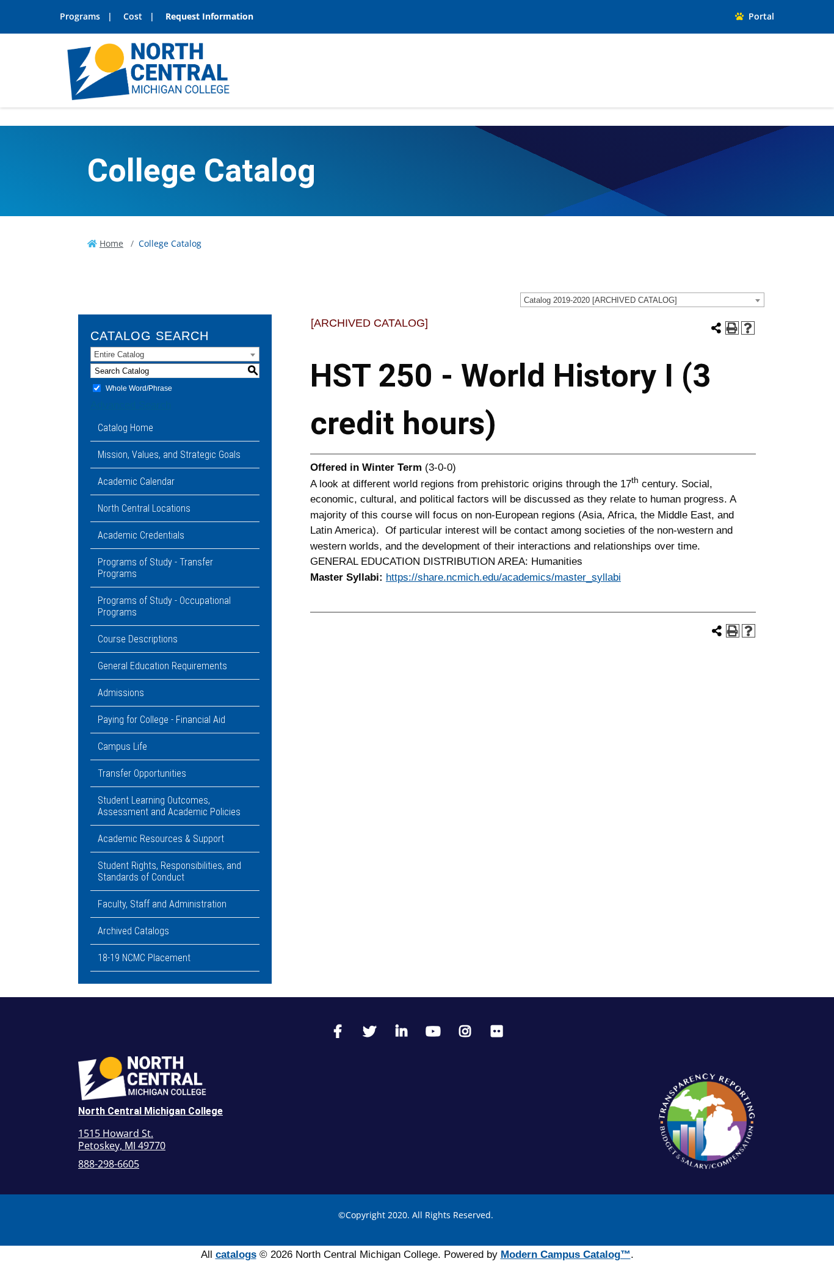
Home (111, 243)
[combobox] (642, 299)
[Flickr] (496, 1032)
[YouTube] (433, 1032)
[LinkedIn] (401, 1032)
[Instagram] (464, 1032)
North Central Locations (144, 508)
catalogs (236, 1254)
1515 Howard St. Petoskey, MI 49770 (121, 1139)
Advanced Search (130, 405)
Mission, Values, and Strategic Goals (169, 454)
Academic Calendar (136, 481)
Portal (759, 16)
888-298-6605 (108, 1164)
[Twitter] (369, 1032)
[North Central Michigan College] (148, 70)
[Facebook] (337, 1032)
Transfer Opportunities (142, 773)
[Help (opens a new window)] (748, 328)
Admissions (121, 693)
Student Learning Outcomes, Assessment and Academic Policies (169, 806)
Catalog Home (125, 428)
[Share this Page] (716, 328)
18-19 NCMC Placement (144, 958)
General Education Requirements (162, 666)
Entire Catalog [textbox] (119, 354)
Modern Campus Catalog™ (566, 1254)
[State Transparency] (707, 1121)
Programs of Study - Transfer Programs (155, 567)
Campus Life (122, 746)
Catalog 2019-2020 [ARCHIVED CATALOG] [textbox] (600, 300)
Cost (132, 16)
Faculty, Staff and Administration (162, 904)
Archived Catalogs (133, 931)
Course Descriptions (138, 639)
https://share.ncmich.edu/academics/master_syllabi (503, 577)
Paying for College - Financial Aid (161, 719)
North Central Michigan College (150, 1111)
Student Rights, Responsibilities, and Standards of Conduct (169, 871)
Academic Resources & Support (161, 838)
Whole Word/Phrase (139, 388)
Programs (80, 16)
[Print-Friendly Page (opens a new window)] (732, 328)
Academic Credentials (141, 535)
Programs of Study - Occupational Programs (164, 606)
